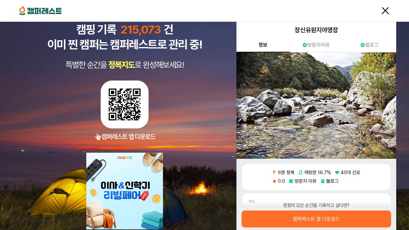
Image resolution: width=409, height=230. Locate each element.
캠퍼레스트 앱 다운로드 (316, 219)
